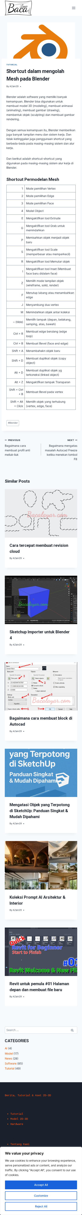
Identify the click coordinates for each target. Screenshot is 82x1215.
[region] (41, 1181)
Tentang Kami (19, 1144)
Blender (13, 422)
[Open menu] (73, 8)
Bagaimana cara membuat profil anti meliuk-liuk (17, 447)
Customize (41, 1195)
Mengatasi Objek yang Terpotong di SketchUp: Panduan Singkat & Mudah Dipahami (40, 810)
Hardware (16, 1124)
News (8, 1058)
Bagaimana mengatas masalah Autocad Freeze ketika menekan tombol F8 (61, 450)
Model (9, 1053)
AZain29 (14, 86)
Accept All (41, 1184)
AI (6, 1048)
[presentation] (41, 513)
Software (11, 1063)
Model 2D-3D (19, 1119)
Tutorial (12, 65)
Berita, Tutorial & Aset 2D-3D (28, 1095)
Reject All (41, 1206)
